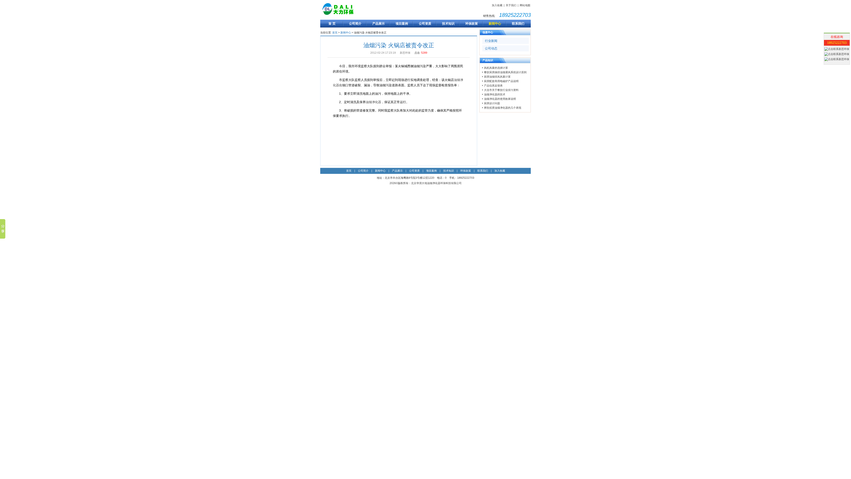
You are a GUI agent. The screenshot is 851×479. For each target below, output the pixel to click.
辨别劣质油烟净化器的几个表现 (502, 107)
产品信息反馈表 (493, 85)
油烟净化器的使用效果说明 (500, 98)
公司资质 (425, 23)
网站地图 (525, 5)
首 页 (332, 23)
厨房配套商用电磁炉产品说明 (501, 81)
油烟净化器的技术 (494, 94)
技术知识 (448, 23)
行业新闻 (491, 41)
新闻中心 (495, 23)
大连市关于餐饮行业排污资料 (501, 90)
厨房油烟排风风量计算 (497, 76)
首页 (335, 32)
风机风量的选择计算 (496, 67)
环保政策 (471, 23)
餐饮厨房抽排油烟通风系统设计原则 (505, 72)
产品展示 (378, 23)
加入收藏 (497, 5)
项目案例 (402, 23)
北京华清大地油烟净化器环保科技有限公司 (436, 183)
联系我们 (518, 23)
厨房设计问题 (492, 103)
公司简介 (355, 23)
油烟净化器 (373, 102)
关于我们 (511, 5)
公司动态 (491, 48)
